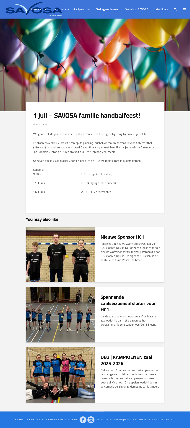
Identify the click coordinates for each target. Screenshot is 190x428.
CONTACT (169, 419)
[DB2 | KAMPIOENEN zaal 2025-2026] (60, 374)
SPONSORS (102, 419)
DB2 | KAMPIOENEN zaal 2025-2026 (126, 360)
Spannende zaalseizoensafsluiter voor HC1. (128, 303)
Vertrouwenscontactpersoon (72, 9)
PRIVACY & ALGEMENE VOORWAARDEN (143, 419)
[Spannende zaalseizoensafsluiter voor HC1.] (60, 314)
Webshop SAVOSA (136, 9)
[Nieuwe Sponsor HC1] (60, 254)
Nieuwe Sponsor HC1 (122, 237)
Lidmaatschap (38, 9)
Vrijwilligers (161, 9)
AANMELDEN (116, 419)
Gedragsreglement (107, 9)
